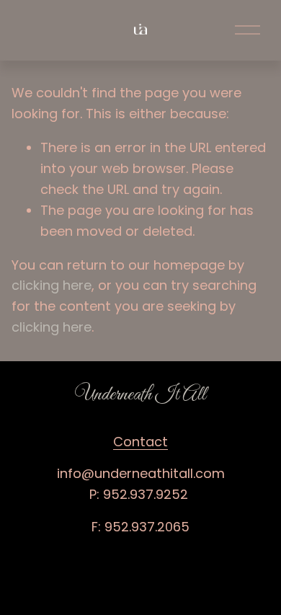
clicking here (52, 285)
